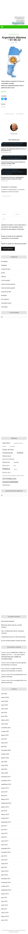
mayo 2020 (4, 765)
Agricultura (6, 443)
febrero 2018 (5, 814)
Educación (6, 462)
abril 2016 (4, 867)
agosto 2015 (5, 894)
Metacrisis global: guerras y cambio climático (11, 626)
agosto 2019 (5, 788)
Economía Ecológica (8, 459)
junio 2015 (4, 901)
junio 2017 (4, 829)
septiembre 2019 (6, 784)
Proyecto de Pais (14, 34)
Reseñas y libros (6, 472)
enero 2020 (4, 773)
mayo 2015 (4, 905)
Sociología (4, 307)
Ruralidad (4, 295)
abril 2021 (4, 746)
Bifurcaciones (12, 446)
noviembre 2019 (6, 780)
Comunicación (7, 453)
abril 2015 (4, 909)
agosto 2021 (5, 735)
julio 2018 (4, 810)
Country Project (5, 269)
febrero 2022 (5, 720)
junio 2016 (4, 860)
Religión (15, 469)
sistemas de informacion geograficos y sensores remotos (13, 475)
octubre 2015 (5, 886)
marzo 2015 (4, 912)
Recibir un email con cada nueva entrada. (13, 243)
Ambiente (4, 265)
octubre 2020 (5, 754)
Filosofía (16, 462)
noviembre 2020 (6, 750)
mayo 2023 (4, 705)
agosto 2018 (5, 807)
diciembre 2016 (5, 848)
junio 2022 (4, 716)
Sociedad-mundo (6, 303)
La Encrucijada (5, 280)
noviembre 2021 (6, 727)
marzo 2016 (4, 871)
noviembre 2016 (6, 852)
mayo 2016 (4, 863)
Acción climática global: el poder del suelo (13, 640)
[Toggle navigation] (2, 27)
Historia (3, 276)
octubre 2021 (5, 731)
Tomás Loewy (9, 113)
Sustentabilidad (10, 482)
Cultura (20, 453)
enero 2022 (4, 724)
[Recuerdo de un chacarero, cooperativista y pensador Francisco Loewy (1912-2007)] (14, 172)
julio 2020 (4, 761)
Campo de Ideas (8, 450)
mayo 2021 (4, 743)
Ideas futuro (5, 465)
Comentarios (19, 113)
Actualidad (4, 261)
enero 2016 (4, 875)
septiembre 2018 (6, 803)
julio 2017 (4, 826)
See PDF (3, 91)
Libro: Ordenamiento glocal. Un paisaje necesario (12, 632)
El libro (3, 273)
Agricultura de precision (18, 443)
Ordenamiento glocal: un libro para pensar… (13, 637)
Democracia (6, 456)
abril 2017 (4, 837)
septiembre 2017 (6, 822)
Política (6, 469)
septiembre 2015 (6, 890)
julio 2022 (4, 712)
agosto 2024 (5, 697)
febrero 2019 (5, 799)
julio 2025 (4, 693)
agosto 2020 (5, 758)
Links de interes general (8, 284)
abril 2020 (4, 769)
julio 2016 (4, 856)
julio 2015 (4, 897)
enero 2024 (4, 701)
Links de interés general (8, 288)
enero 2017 (4, 844)
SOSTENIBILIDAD (9, 479)
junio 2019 (4, 792)
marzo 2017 (4, 841)
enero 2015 (4, 920)
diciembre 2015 (5, 878)
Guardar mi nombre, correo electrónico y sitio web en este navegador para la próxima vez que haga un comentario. (13, 227)
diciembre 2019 (5, 776)
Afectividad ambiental (7, 621)
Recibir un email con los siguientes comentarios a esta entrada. (11, 237)
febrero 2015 (5, 916)
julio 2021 (4, 739)
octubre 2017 (5, 818)
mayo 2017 (4, 833)
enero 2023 (4, 709)
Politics (14, 465)
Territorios (6, 485)
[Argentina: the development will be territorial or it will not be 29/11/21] (14, 144)
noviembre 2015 (6, 882)
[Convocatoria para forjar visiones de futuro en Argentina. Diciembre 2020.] (14, 157)
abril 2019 (4, 795)
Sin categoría (5, 299)
